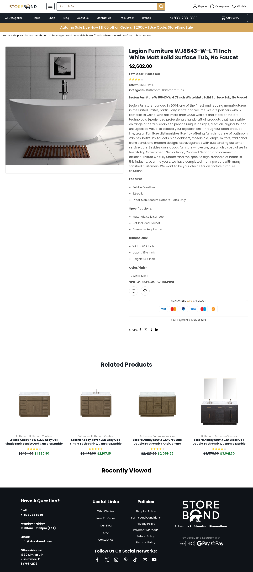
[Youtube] (154, 560)
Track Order (126, 18)
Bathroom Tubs (45, 35)
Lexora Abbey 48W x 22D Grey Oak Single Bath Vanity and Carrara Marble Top (34, 442)
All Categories (14, 18)
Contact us (104, 18)
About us (83, 18)
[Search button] (161, 6)
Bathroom (28, 35)
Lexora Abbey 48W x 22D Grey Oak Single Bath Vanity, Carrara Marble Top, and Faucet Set (96, 442)
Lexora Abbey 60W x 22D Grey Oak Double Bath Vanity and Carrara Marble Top (157, 442)
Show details (56, 409)
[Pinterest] (126, 560)
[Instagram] (116, 560)
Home (36, 18)
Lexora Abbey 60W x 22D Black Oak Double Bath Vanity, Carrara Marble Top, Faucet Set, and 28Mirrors (219, 442)
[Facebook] (97, 560)
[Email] (145, 560)
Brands (146, 18)
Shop (52, 18)
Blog (66, 18)
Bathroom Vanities (40, 436)
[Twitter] (107, 560)
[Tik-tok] (135, 560)
